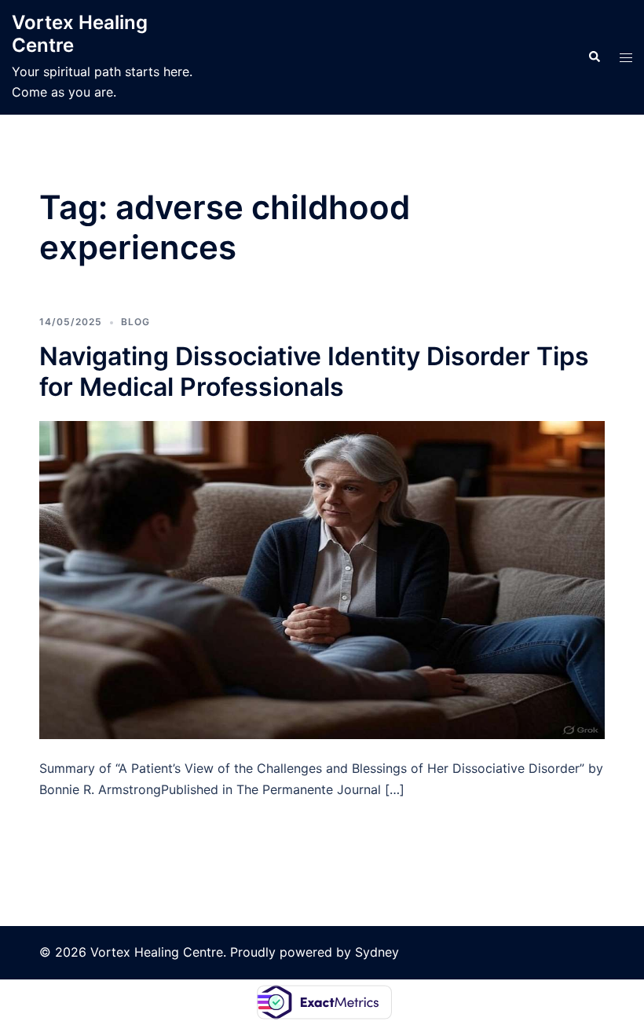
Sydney (377, 952)
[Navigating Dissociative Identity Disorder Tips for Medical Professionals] (322, 579)
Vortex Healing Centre (80, 34)
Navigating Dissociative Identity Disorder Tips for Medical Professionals (314, 371)
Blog (135, 322)
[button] (593, 57)
